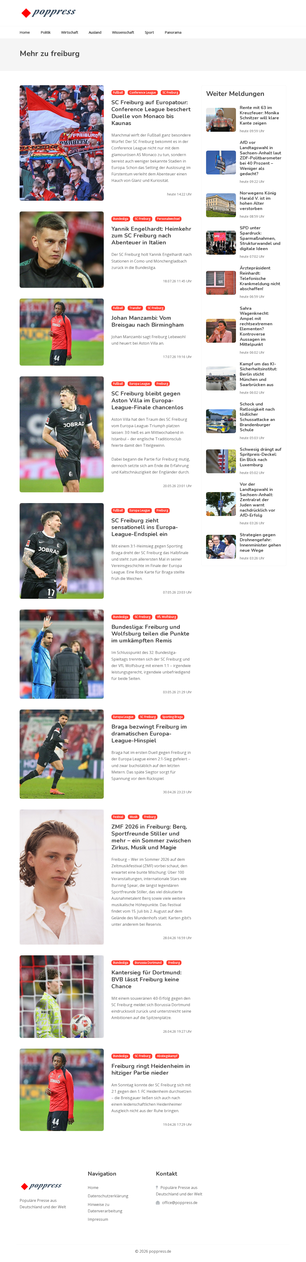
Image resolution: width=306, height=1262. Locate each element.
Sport (149, 32)
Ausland (95, 32)
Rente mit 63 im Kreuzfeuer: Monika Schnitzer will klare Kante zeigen (259, 115)
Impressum (98, 1219)
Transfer (135, 308)
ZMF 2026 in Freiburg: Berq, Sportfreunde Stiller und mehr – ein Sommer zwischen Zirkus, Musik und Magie (151, 837)
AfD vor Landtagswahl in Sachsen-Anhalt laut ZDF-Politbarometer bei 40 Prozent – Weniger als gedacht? (260, 158)
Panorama (173, 32)
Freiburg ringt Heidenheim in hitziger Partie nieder (150, 1069)
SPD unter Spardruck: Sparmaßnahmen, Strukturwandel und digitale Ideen (260, 238)
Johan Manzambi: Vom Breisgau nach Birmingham (147, 321)
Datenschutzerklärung (108, 1196)
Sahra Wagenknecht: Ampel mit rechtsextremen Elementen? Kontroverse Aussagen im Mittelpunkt (256, 326)
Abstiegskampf (167, 1056)
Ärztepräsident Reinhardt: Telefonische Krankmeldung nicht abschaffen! (260, 278)
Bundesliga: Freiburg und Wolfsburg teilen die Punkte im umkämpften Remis (150, 634)
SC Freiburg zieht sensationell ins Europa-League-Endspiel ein (144, 527)
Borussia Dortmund (148, 963)
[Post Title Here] (223, 120)
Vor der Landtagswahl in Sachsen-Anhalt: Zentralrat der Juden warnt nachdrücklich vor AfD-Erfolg (257, 499)
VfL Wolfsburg (166, 617)
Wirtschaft (69, 32)
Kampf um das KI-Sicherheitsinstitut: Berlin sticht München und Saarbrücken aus (258, 374)
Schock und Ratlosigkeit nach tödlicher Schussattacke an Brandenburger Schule (257, 417)
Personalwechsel (168, 219)
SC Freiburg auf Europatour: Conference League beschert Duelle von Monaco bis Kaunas (151, 113)
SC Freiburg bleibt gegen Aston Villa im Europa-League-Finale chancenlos (147, 400)
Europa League (140, 384)
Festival (118, 817)
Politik (45, 32)
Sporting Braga (172, 717)
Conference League (143, 92)
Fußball (118, 92)
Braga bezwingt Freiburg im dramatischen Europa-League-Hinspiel (149, 733)
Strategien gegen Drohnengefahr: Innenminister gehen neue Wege (260, 542)
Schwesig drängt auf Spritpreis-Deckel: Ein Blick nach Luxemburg (260, 457)
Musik (133, 817)
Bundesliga (120, 219)
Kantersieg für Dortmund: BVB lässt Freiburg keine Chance (146, 979)
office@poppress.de (179, 1202)
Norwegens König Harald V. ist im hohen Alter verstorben (258, 200)
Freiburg (162, 384)
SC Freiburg (170, 92)
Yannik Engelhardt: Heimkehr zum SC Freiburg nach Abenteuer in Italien (151, 236)
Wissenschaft (123, 32)
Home (25, 32)
